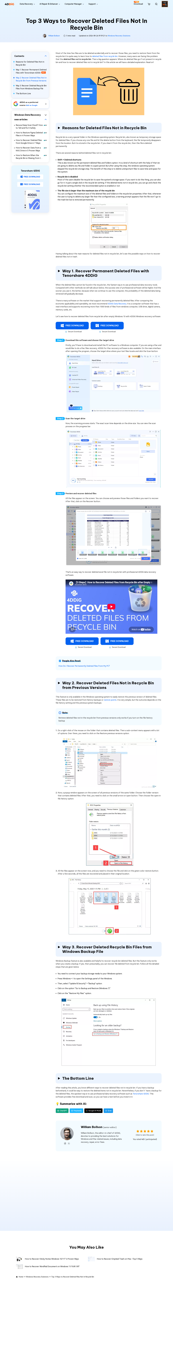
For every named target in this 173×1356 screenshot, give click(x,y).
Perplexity (78, 1111)
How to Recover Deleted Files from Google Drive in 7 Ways (29, 141)
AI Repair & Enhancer (49, 4)
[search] (156, 4)
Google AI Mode (94, 1111)
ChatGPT (63, 1111)
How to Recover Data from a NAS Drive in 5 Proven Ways (28, 149)
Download (138, 3)
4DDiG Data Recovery (117, 304)
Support (92, 4)
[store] (149, 4)
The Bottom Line (23, 93)
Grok (110, 1111)
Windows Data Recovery (27, 115)
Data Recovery (26, 4)
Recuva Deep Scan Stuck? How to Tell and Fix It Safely (29, 126)
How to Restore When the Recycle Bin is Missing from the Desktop (29, 157)
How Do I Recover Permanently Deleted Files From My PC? (84, 666)
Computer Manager (73, 4)
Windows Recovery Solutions (119, 36)
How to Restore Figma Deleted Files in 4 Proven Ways (29, 134)
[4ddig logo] (9, 4)
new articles (21, 119)
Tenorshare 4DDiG (141, 1094)
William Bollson (54, 36)
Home (21, 1277)
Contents (19, 56)
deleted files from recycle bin (105, 56)
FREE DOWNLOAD (32, 177)
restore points (110, 700)
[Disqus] (86, 1192)
